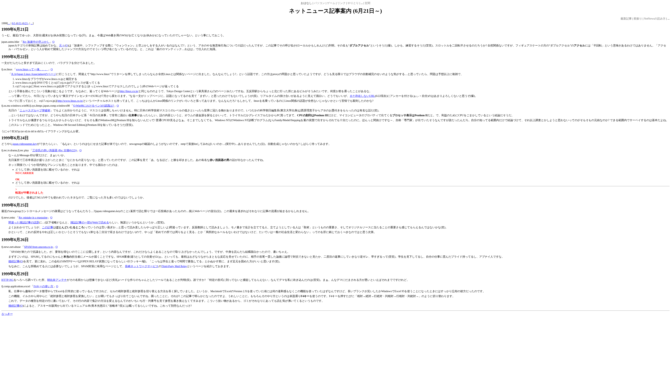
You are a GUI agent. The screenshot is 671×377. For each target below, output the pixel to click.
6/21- (26, 23)
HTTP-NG (7, 279)
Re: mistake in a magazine (33, 217)
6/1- (14, 23)
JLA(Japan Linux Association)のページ (33, 74)
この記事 (47, 227)
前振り (638, 18)
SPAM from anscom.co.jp (38, 246)
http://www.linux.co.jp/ (70, 100)
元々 (62, 45)
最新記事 (626, 18)
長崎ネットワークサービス (141, 266)
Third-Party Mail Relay (174, 266)
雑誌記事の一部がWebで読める (89, 222)
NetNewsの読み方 (655, 18)
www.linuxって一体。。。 (32, 69)
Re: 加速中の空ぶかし (36, 41)
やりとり (353, 3)
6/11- (19, 23)
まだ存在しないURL (362, 95)
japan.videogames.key (25, 143)
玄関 (367, 3)
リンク (341, 3)
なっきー (7, 313)
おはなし (306, 3)
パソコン (319, 3)
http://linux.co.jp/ (129, 91)
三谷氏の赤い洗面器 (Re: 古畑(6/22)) (54, 150)
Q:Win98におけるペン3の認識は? (93, 105)
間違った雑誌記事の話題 (23, 222)
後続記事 (14, 261)
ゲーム (331, 3)
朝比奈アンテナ (57, 279)
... (9, 23)
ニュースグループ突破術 (35, 110)
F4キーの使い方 (43, 286)
